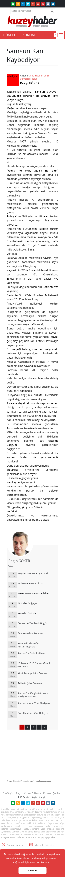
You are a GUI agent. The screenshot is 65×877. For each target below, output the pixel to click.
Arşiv (34, 797)
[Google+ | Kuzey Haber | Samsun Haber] (33, 4)
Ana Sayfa (8, 793)
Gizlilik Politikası (32, 793)
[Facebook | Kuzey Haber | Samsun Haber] (23, 4)
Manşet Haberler (44, 845)
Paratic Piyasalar (21, 781)
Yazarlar (24, 75)
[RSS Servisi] (18, 4)
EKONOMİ (28, 35)
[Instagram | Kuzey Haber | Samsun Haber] (48, 4)
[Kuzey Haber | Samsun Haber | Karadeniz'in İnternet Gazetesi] (13, 4)
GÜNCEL (9, 35)
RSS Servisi (24, 797)
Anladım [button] (32, 870)
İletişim (43, 797)
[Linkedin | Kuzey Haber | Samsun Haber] (53, 4)
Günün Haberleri (16, 845)
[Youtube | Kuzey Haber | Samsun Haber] (38, 4)
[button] (51, 862)
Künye (19, 793)
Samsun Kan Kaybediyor (25, 55)
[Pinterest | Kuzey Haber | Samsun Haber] (43, 4)
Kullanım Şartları (51, 793)
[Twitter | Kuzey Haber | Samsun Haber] (28, 4)
